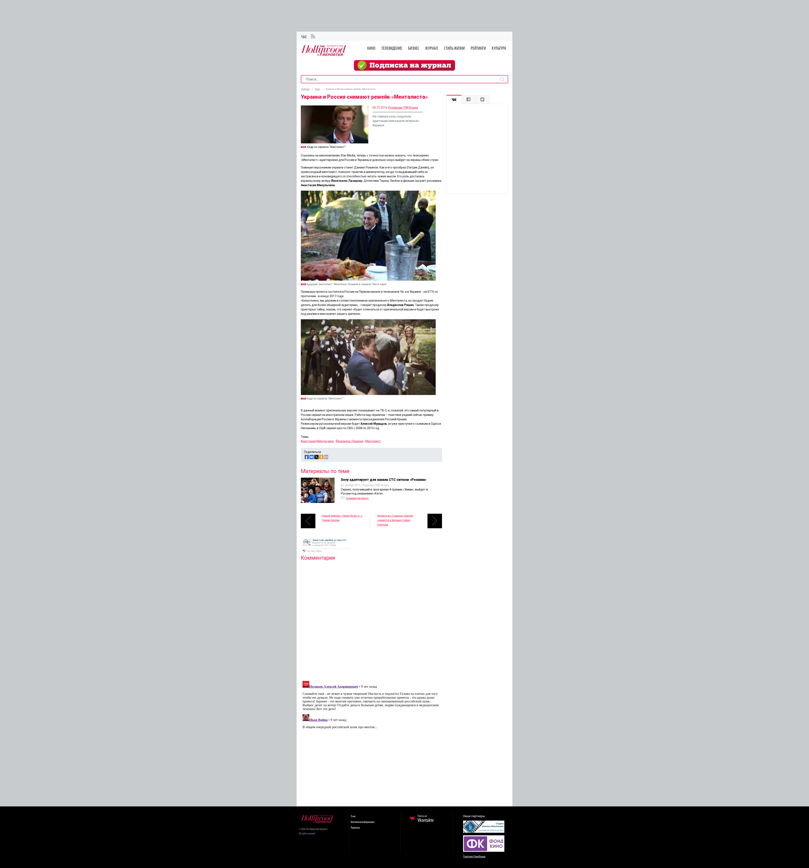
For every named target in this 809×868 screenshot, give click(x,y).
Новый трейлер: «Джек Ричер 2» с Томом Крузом (342, 518)
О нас (353, 816)
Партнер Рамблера (474, 856)
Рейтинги (478, 48)
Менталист (373, 441)
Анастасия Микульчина (317, 441)
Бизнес (413, 48)
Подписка (355, 827)
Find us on (426, 819)
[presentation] (454, 100)
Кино (371, 48)
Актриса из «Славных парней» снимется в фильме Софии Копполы (395, 520)
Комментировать (357, 498)
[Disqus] (371, 618)
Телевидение (391, 48)
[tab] (454, 99)
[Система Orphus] (326, 552)
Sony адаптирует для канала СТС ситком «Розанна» (383, 480)
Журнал (431, 48)
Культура (499, 48)
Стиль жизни (454, 48)
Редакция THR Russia (403, 107)
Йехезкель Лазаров (349, 441)
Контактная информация (362, 822)
